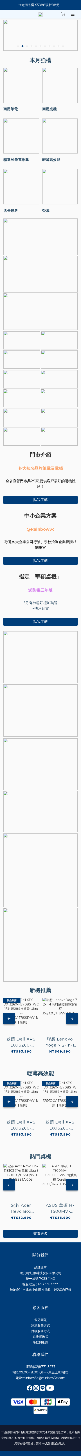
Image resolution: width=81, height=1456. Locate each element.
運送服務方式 (40, 1325)
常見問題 (40, 1320)
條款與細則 (40, 1342)
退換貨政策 (40, 1337)
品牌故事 (40, 1267)
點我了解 (40, 500)
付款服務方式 (40, 1331)
